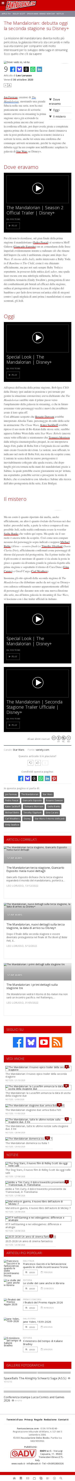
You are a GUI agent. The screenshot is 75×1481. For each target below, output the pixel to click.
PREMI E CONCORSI (32, 1299)
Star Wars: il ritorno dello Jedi (50, 818)
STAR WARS (14, 858)
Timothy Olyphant (52, 546)
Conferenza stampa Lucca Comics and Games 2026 (34, 1398)
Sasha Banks (11, 533)
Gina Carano (52, 812)
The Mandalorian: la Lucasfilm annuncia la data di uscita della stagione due (37, 1094)
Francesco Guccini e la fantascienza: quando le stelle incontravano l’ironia (45, 1265)
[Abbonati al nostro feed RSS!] (57, 1042)
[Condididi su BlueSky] (19, 69)
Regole (38, 1419)
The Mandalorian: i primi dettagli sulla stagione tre (32, 986)
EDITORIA (27, 1280)
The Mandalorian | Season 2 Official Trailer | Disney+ (35, 210)
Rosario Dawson (44, 416)
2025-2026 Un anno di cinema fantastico (29, 1241)
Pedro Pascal (40, 242)
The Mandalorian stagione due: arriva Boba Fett (33, 1110)
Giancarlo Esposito (24, 246)
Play (14, 225)
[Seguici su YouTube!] (44, 1042)
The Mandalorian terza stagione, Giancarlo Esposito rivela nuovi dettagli (35, 869)
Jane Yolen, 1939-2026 (37, 1321)
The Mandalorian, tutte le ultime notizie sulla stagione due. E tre (36, 1127)
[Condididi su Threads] (26, 69)
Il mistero (59, 116)
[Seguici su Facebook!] (18, 1042)
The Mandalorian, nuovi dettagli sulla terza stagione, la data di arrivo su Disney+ (35, 926)
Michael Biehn (12, 812)
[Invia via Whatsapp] (33, 69)
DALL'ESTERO (29, 1319)
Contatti (63, 1419)
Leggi (32, 1272)
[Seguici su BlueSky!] (31, 1042)
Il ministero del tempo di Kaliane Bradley (43, 1342)
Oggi (56, 110)
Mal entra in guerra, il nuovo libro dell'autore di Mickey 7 (38, 1208)
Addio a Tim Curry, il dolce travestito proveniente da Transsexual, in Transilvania (35, 1190)
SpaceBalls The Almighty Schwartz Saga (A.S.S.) (35, 1378)
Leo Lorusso (24, 75)
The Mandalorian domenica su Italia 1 (27, 1143)
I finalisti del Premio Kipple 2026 (43, 1302)
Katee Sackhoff (49, 425)
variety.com (42, 749)
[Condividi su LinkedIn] (39, 69)
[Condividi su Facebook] (13, 69)
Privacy (28, 1419)
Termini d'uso (14, 1419)
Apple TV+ (6, 13)
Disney (27, 818)
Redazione (50, 1419)
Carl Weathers (39, 571)
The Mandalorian (30, 794)
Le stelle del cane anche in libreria (44, 1283)
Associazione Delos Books (35, 1437)
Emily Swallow (12, 824)
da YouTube (13, 219)
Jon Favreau (11, 97)
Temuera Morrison (59, 437)
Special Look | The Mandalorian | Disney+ (29, 359)
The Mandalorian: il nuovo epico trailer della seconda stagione (36, 1075)
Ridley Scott (19, 13)
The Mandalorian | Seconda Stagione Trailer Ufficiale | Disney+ (34, 707)
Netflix (60, 13)
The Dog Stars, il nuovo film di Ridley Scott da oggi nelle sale (38, 1171)
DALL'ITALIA (28, 1261)
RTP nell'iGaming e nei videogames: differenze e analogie (33, 1226)
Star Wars (21, 151)
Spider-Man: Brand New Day (41, 13)
